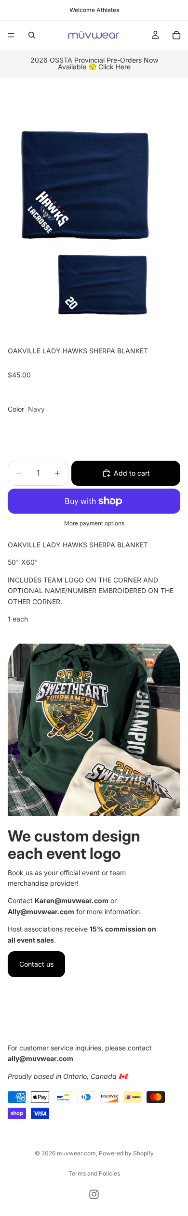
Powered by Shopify (126, 1153)
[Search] (31, 35)
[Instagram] (94, 1194)
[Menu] (11, 35)
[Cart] (176, 35)
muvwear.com (76, 1153)
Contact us (36, 964)
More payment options (94, 523)
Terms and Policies (94, 1173)
